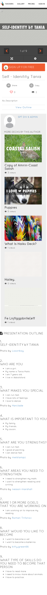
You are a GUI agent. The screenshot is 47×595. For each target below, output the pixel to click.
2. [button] (1, 360)
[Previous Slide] (6, 51)
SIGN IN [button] (42, 4)
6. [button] (1, 467)
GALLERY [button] (20, 4)
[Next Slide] (40, 51)
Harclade (17, 405)
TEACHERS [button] (9, 4)
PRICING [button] (31, 4)
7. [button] (1, 499)
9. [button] (1, 556)
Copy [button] (36, 85)
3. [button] (1, 387)
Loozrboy (18, 350)
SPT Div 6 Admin (28, 117)
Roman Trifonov (22, 517)
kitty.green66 (20, 546)
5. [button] (1, 439)
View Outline (24, 107)
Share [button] (14, 85)
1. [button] (1, 341)
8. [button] (1, 528)
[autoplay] (35, 58)
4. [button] (1, 415)
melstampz (19, 457)
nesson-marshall (22, 489)
